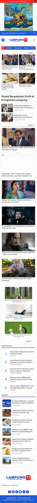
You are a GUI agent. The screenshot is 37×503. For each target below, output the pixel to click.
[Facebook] (9, 491)
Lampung (19, 364)
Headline (9, 48)
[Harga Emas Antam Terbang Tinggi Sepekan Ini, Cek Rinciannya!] (6, 422)
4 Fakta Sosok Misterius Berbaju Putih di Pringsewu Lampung (23, 107)
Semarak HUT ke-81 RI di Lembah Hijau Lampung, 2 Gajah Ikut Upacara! (22, 371)
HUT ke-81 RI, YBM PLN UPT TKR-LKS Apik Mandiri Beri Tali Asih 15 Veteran (22, 388)
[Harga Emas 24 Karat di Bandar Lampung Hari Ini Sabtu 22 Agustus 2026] (6, 441)
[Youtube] (20, 491)
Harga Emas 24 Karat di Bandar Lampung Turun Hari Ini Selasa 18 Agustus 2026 (21, 362)
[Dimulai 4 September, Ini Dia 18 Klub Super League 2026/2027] (6, 403)
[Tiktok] (27, 491)
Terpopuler (18, 48)
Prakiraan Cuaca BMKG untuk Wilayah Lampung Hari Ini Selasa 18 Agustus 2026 (21, 379)
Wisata (26, 48)
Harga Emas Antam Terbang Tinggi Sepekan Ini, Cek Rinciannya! (22, 422)
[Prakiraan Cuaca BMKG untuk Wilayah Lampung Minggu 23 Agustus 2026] (6, 432)
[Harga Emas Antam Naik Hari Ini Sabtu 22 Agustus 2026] (6, 451)
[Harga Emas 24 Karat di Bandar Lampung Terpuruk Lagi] (6, 413)
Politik (32, 48)
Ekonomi (12, 355)
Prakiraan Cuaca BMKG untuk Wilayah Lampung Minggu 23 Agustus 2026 (22, 431)
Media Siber (14, 485)
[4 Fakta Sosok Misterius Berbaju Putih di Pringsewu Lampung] (7, 108)
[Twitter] (24, 491)
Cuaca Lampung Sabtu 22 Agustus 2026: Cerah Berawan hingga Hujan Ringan (23, 460)
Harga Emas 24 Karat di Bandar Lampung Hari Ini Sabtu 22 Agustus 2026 (23, 441)
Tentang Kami (5, 485)
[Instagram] (13, 491)
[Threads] (16, 491)
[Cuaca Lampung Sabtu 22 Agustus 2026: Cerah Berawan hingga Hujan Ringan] (6, 460)
